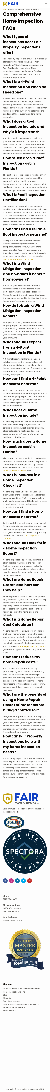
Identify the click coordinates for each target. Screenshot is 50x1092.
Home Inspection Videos (14, 1007)
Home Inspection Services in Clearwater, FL (22, 988)
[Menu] (46, 4)
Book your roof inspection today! (18, 259)
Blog (5, 995)
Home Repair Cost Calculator (31, 646)
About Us (7, 998)
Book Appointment (11, 1001)
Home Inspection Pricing (14, 992)
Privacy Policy (9, 1010)
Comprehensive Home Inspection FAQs (21, 1004)
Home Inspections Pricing (14, 470)
